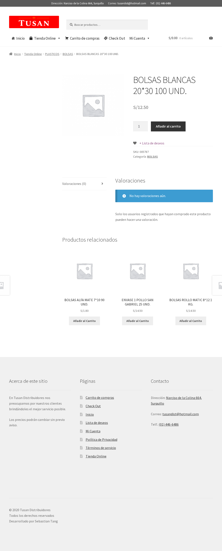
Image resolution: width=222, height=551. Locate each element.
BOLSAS (68, 54)
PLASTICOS (52, 54)
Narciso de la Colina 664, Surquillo (84, 3)
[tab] (84, 184)
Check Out (117, 38)
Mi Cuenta (137, 38)
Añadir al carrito (168, 126)
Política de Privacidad (101, 439)
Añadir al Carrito (84, 321)
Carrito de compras (85, 38)
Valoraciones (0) (74, 183)
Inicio (20, 38)
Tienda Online (45, 38)
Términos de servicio (101, 448)
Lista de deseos (97, 422)
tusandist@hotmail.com (132, 3)
